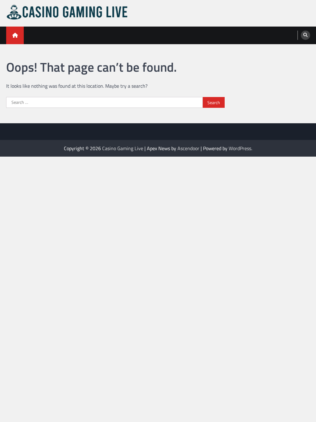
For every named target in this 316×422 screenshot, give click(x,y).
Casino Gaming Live (122, 148)
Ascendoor (188, 148)
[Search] (305, 35)
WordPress (240, 148)
